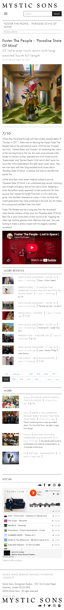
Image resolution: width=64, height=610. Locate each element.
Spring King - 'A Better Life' (33, 335)
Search (57, 13)
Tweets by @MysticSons (12, 560)
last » (58, 379)
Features (33, 574)
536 (46, 374)
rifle (13, 596)
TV (41, 574)
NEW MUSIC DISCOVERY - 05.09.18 (37, 277)
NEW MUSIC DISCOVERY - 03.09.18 (37, 324)
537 (54, 374)
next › (49, 379)
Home (5, 574)
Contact (7, 577)
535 (38, 374)
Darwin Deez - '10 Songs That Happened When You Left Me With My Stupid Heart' (40, 290)
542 (36, 379)
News (14, 574)
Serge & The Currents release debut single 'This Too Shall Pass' (41, 415)
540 (21, 379)
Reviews (7, 31)
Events (47, 574)
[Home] (29, 5)
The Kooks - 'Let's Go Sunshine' (36, 358)
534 (31, 374)
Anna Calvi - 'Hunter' (30, 312)
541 (29, 379)
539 (14, 379)
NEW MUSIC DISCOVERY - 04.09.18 (37, 302)
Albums (14, 31)
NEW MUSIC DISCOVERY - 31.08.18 (37, 347)
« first (6, 374)
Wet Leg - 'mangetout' (42, 453)
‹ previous (16, 374)
